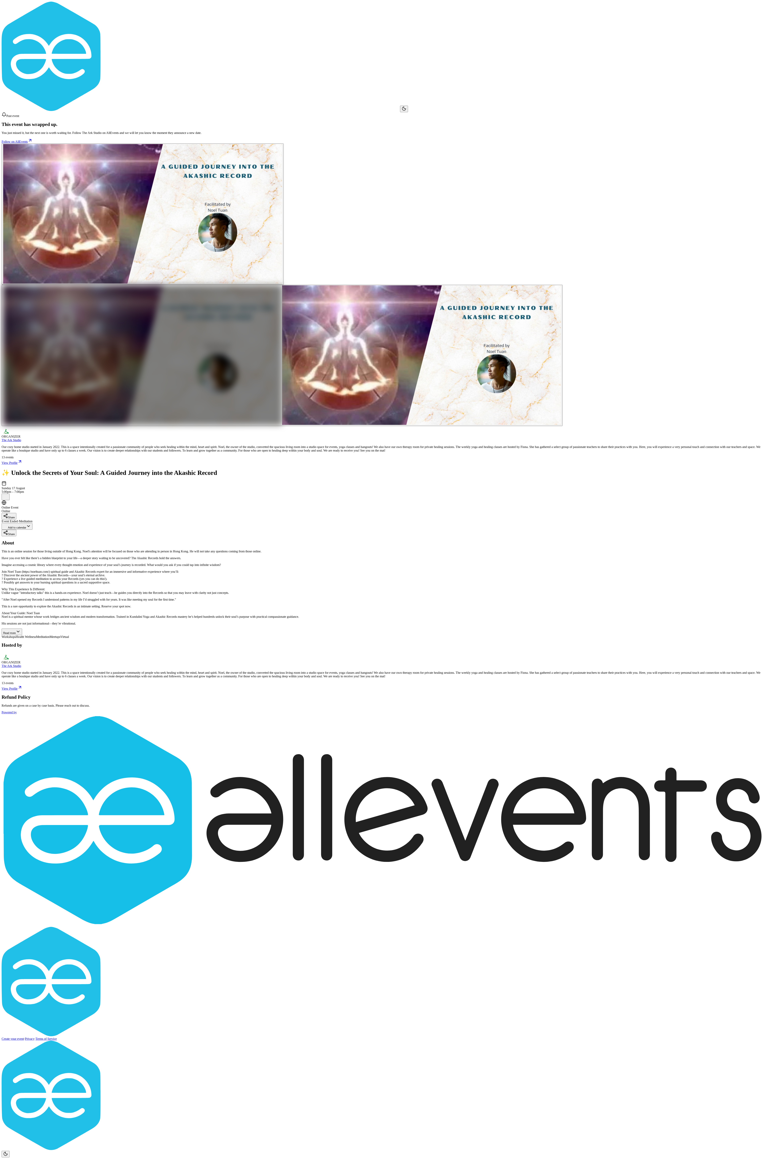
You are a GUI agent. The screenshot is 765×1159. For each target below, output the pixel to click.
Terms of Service (46, 1038)
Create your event (13, 1038)
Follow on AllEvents (15, 141)
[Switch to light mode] (404, 109)
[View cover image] (143, 214)
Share (11, 517)
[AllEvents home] (201, 110)
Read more (9, 633)
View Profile (10, 463)
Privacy (29, 1038)
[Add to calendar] (6, 497)
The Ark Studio (11, 440)
